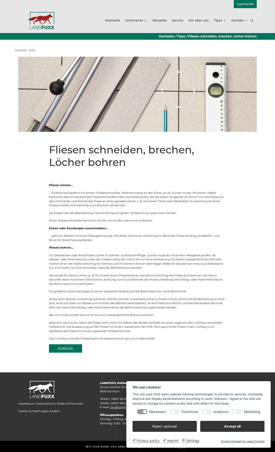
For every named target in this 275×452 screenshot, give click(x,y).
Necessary (157, 412)
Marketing (252, 412)
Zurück (65, 348)
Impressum (26, 403)
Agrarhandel (245, 4)
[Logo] (41, 20)
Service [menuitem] (177, 20)
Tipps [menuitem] (218, 20)
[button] (252, 20)
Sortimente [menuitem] (134, 20)
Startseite (166, 36)
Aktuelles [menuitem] (159, 20)
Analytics (221, 412)
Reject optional (164, 426)
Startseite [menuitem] (112, 20)
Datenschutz (46, 403)
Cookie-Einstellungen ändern (39, 411)
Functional (190, 412)
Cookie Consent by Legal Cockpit (242, 441)
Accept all (232, 426)
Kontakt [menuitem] (237, 20)
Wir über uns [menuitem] (198, 20)
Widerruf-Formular (70, 403)
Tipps (181, 36)
